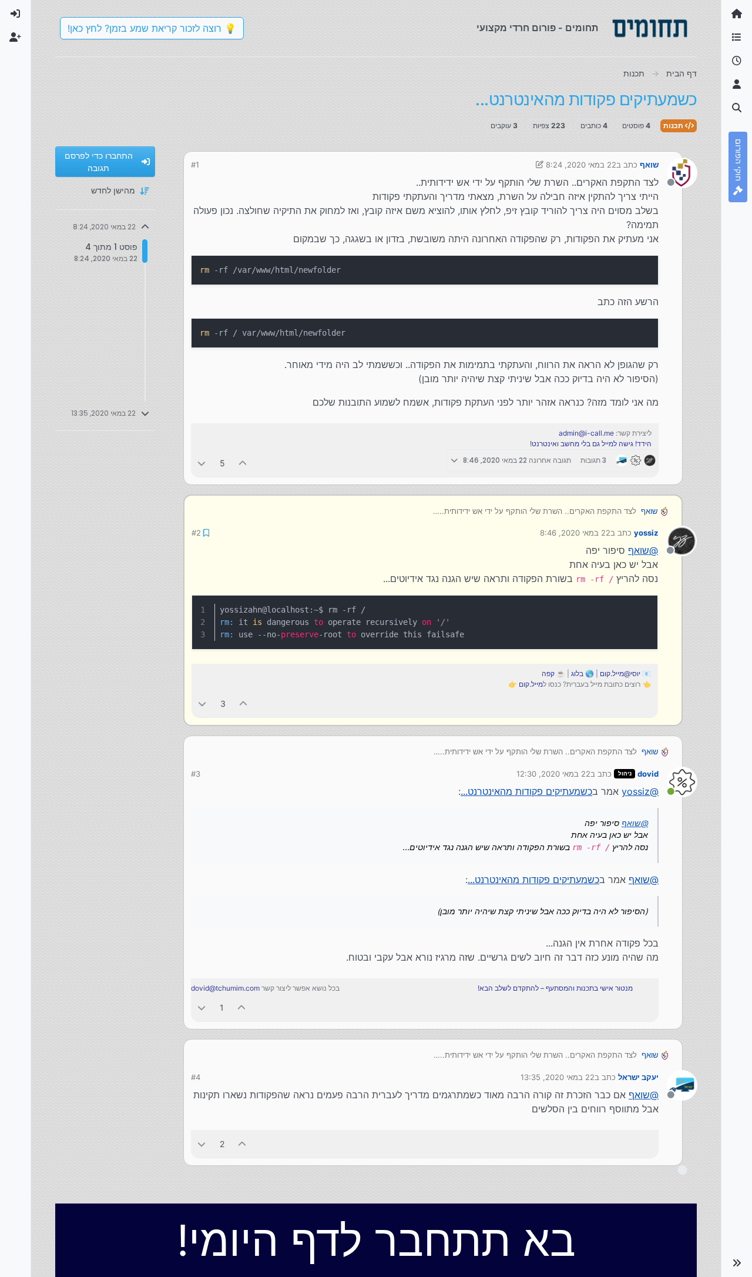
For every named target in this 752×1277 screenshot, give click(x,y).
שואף (649, 164)
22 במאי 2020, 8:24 (581, 164)
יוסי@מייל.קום (620, 673)
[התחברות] (15, 14)
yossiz (646, 532)
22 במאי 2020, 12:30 (553, 773)
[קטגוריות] (736, 37)
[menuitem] (15, 14)
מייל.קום (531, 684)
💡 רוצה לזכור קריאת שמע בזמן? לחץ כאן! (152, 28)
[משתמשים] (736, 84)
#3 (195, 773)
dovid (648, 773)
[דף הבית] (736, 14)
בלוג (577, 673)
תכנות (674, 125)
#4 (195, 1077)
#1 (195, 164)
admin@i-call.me (586, 433)
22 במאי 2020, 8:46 (575, 532)
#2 (196, 532)
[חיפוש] (736, 108)
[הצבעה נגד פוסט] (201, 463)
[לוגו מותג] (649, 28)
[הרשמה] (15, 37)
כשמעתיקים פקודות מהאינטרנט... (526, 791)
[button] (736, 1262)
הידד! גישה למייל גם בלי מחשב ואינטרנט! (591, 443)
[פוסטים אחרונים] (736, 61)
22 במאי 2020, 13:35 (558, 1077)
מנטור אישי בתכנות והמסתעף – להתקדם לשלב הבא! (555, 988)
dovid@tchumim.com (225, 988)
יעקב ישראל (638, 1077)
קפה (548, 673)
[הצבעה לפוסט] (243, 463)
